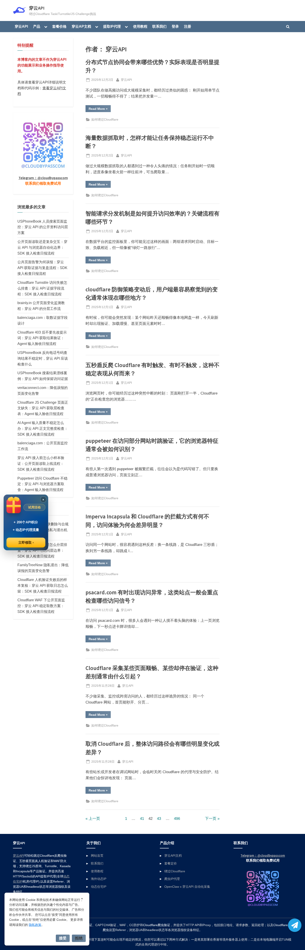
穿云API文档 (173, 855)
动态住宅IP (98, 886)
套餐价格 (59, 26)
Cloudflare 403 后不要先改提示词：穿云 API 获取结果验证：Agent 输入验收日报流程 (42, 338)
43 (159, 818)
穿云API (36, 8)
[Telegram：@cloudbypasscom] (294, 925)
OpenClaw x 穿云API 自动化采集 (187, 886)
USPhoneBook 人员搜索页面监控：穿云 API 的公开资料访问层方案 (42, 227)
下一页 (210, 818)
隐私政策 (35, 925)
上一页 (94, 818)
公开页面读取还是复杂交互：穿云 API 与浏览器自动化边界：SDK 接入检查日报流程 (42, 247)
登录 (175, 26)
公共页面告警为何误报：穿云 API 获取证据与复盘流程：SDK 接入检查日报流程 (42, 268)
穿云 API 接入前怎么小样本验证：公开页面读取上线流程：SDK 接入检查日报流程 (40, 463)
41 (142, 818)
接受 (63, 938)
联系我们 (159, 26)
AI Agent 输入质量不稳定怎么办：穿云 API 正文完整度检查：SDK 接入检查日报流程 (42, 428)
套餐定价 (170, 863)
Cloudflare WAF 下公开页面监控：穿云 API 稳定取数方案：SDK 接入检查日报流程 (41, 606)
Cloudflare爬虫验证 (156, 925)
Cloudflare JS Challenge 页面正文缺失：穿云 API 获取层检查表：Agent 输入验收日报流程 (42, 408)
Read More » (100, 109)
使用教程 (140, 26)
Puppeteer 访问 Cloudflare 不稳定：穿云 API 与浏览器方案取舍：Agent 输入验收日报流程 (42, 484)
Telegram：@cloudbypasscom (43, 177)
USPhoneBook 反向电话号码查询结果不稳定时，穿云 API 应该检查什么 (42, 358)
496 (177, 818)
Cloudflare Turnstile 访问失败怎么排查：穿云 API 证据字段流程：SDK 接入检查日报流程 (42, 288)
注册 (187, 26)
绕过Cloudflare (174, 871)
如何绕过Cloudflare (104, 119)
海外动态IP (98, 879)
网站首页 (97, 855)
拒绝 (79, 938)
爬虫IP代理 (172, 879)
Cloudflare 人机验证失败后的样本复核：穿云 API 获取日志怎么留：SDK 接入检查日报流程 (42, 585)
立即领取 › (26, 542)
